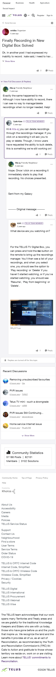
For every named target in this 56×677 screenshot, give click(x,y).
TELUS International (12, 592)
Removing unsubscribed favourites (30, 379)
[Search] (33, 15)
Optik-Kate (17, 121)
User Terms (7, 545)
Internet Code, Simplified (15, 567)
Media (4, 516)
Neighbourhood (10, 537)
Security (6, 582)
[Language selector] (27, 15)
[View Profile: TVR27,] (5, 392)
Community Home (10, 478)
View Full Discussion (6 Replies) (17, 81)
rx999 (24, 405)
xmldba (13, 30)
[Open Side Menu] (4, 15)
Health (32, 3)
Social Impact (9, 8)
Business (20, 3)
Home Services (10, 23)
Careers (5, 512)
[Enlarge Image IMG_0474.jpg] (31, 313)
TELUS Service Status (14, 523)
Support (6, 530)
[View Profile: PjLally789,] (5, 425)
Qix (23, 383)
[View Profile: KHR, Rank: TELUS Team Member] (13, 225)
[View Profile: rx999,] (5, 403)
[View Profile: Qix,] (5, 381)
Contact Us (8, 533)
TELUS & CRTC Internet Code (18, 563)
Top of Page (27, 478)
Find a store (8, 541)
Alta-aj (12, 88)
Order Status (8, 553)
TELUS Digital (9, 588)
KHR (19, 223)
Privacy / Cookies (11, 578)
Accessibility (8, 508)
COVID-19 (7, 557)
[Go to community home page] (14, 15)
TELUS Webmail (10, 600)
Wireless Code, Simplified (16, 574)
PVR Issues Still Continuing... (26, 412)
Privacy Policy (42, 478)
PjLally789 (26, 428)
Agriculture (44, 3)
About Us (6, 504)
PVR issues (16, 390)
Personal (6, 3)
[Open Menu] (52, 23)
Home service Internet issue (26, 423)
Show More (10, 61)
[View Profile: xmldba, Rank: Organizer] (5, 31)
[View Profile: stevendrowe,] (5, 414)
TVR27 (25, 394)
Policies (5, 520)
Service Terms (9, 549)
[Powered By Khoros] (28, 491)
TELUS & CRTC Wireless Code (19, 570)
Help (4, 483)
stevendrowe (27, 417)
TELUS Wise (8, 604)
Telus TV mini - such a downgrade (29, 401)
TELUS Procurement (13, 596)
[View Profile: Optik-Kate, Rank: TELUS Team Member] (9, 123)
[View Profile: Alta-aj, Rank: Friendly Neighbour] (5, 89)
